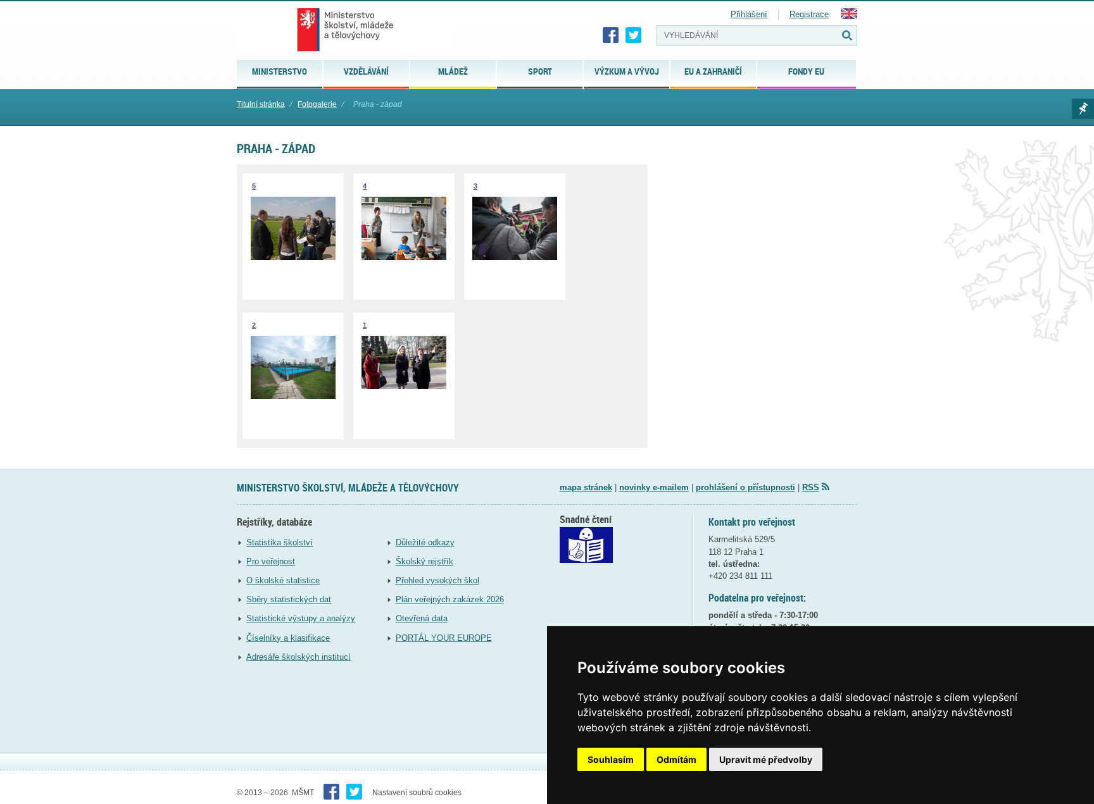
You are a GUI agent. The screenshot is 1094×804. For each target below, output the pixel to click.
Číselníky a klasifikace (288, 638)
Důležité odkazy (425, 542)
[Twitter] (634, 35)
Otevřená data (422, 618)
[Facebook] (611, 35)
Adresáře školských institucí (298, 657)
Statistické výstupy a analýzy (300, 618)
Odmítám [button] (676, 759)
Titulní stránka (261, 104)
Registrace (809, 14)
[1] (404, 386)
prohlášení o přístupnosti (745, 487)
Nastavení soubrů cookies (417, 792)
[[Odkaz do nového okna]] (586, 560)
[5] (293, 257)
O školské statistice (283, 580)
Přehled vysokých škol (437, 580)
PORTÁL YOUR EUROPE (444, 638)
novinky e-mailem (654, 487)
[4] (404, 257)
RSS (810, 487)
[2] (293, 396)
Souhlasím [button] (611, 759)
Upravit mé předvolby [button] (765, 759)
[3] (514, 257)
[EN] (849, 16)
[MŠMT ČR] (345, 29)
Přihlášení (749, 14)
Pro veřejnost (270, 561)
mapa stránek (586, 487)
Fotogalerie (317, 104)
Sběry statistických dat (288, 599)
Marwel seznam (1083, 109)
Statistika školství (279, 542)
